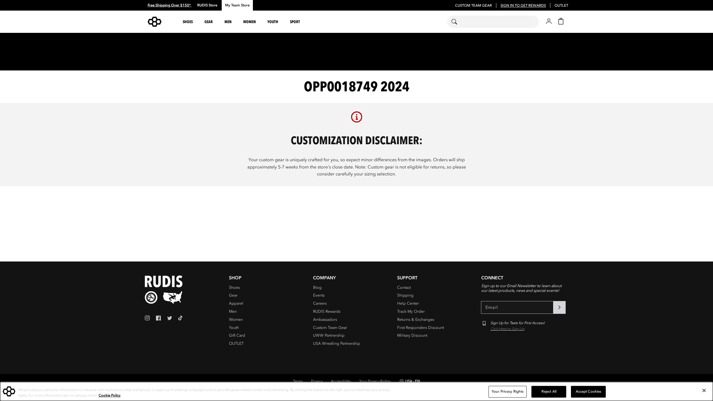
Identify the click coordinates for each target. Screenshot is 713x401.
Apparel (236, 303)
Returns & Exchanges (415, 319)
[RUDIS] (161, 22)
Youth (234, 327)
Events (318, 295)
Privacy (317, 381)
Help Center (408, 303)
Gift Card (237, 335)
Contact (404, 287)
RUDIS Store (207, 5)
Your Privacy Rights (374, 381)
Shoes (234, 287)
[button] (188, 22)
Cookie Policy (110, 395)
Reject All (548, 391)
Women (236, 319)
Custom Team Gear (330, 327)
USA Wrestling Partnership (336, 343)
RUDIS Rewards (326, 311)
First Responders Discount (420, 327)
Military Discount (412, 335)
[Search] (457, 22)
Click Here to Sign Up (507, 328)
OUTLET (561, 5)
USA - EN (412, 381)
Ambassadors (325, 319)
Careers (320, 303)
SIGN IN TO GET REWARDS (523, 5)
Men (233, 311)
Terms (298, 381)
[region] (356, 391)
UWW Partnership (329, 335)
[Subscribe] (559, 307)
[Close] (704, 390)
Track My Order (411, 311)
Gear (233, 295)
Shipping (405, 295)
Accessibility (341, 381)
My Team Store (237, 5)
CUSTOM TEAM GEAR (473, 5)
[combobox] (493, 22)
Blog (317, 287)
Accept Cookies (589, 391)
